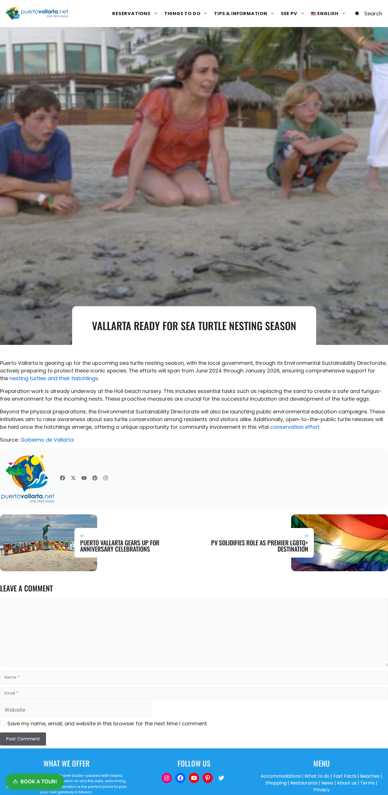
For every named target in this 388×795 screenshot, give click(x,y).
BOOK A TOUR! (38, 781)
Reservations (131, 13)
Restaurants (304, 783)
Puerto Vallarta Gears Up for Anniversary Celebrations (119, 545)
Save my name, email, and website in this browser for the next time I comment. (107, 723)
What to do (316, 776)
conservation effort (295, 426)
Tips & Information (240, 13)
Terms (367, 783)
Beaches (369, 776)
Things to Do (182, 13)
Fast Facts (344, 776)
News (327, 783)
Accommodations (281, 776)
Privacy (321, 789)
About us (346, 783)
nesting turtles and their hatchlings (54, 378)
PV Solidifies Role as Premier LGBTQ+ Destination (259, 545)
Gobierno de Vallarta (47, 439)
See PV (289, 13)
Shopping (276, 783)
